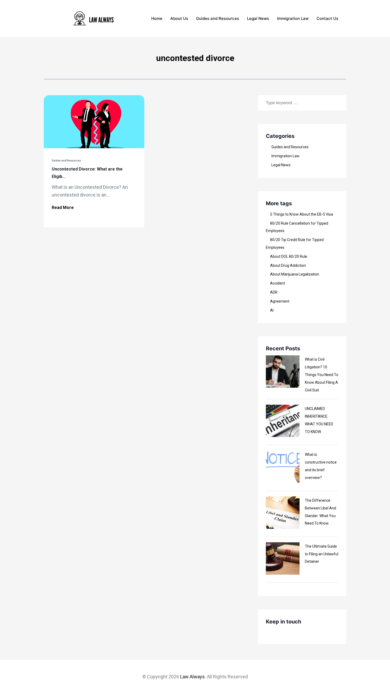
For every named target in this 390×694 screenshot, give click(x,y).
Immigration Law (293, 18)
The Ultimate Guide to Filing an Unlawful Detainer (321, 554)
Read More (63, 207)
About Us (179, 18)
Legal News (258, 18)
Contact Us (327, 18)
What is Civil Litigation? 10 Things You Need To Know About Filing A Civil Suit (321, 374)
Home (156, 18)
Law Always (192, 676)
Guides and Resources (217, 18)
